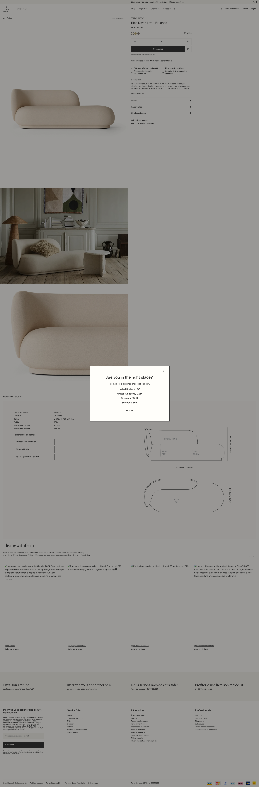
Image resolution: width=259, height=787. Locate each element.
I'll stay (129, 411)
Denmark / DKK (129, 398)
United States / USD (129, 389)
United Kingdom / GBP (129, 394)
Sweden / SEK (129, 403)
